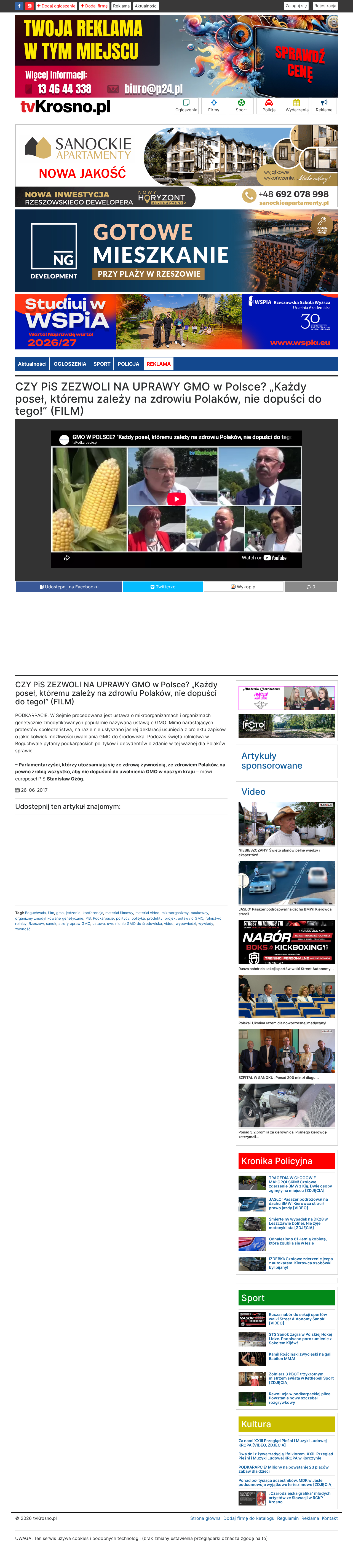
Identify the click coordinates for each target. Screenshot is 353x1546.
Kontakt (330, 1518)
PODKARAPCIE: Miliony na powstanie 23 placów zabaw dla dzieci (284, 1469)
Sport (241, 109)
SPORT (102, 364)
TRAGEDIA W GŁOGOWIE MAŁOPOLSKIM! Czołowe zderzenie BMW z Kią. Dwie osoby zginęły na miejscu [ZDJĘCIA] (300, 1184)
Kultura (256, 1424)
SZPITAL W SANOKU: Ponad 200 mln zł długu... (279, 1077)
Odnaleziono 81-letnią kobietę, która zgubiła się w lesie (298, 1241)
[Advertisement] (176, 636)
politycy (122, 918)
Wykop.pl (246, 586)
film (51, 913)
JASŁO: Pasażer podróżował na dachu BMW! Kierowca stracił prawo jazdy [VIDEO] (298, 1203)
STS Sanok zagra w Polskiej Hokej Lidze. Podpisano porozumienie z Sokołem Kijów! (300, 1338)
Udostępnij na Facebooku (71, 586)
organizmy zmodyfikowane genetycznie (49, 918)
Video (253, 791)
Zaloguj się (296, 5)
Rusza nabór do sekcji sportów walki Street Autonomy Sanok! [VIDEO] (298, 1318)
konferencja (93, 913)
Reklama (121, 6)
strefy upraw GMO (74, 923)
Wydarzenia (297, 109)
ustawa (98, 923)
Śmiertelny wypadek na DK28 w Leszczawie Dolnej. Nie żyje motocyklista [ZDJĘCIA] (298, 1223)
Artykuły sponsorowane (272, 760)
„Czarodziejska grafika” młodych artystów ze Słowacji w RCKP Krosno (300, 1497)
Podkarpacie (103, 918)
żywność (22, 929)
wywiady (205, 923)
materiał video (147, 913)
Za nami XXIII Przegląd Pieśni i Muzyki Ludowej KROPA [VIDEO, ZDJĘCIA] (283, 1442)
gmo (60, 913)
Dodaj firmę (96, 6)
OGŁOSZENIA (70, 364)
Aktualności (146, 6)
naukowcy (199, 913)
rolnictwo (213, 918)
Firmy (213, 109)
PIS (88, 918)
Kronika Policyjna (276, 1161)
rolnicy (20, 923)
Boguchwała (35, 913)
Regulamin (288, 1518)
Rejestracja (325, 5)
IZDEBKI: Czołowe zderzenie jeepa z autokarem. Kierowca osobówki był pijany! (301, 1263)
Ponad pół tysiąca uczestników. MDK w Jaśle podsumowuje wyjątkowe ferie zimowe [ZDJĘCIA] (286, 1482)
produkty (154, 918)
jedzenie (73, 913)
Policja (269, 109)
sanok (51, 923)
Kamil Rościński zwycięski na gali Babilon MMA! (300, 1356)
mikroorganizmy (175, 913)
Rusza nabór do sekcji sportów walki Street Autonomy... (286, 968)
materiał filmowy (119, 913)
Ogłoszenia (186, 109)
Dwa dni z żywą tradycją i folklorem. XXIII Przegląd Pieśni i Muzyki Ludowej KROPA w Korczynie (286, 1455)
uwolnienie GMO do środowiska (134, 923)
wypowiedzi (186, 923)
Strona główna (205, 1518)
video (168, 923)
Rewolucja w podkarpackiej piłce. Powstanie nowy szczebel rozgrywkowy (300, 1398)
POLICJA (128, 364)
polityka (138, 918)
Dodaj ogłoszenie (58, 6)
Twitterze (164, 586)
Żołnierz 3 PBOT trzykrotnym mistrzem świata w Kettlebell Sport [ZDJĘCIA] (301, 1378)
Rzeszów (36, 923)
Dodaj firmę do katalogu (248, 1518)
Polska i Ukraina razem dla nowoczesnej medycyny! (282, 1023)
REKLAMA (159, 364)
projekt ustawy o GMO (184, 918)
